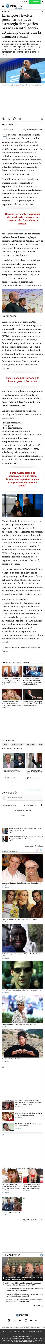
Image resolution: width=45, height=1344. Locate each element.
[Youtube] (20, 1320)
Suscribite (35, 2)
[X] (14, 1320)
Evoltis (5, 744)
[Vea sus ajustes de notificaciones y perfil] (42, 1)
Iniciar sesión (29, 790)
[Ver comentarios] (41, 12)
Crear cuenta (38, 790)
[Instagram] (26, 1320)
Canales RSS (5, 1327)
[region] (22, 818)
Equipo (39, 1327)
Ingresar (23, 2)
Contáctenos (24, 1327)
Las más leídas (11, 1255)
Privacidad (33, 1327)
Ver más (37, 1306)
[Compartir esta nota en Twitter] (9, 119)
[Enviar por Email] (20, 119)
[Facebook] (9, 1320)
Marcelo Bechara (17, 744)
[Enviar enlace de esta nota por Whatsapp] (14, 119)
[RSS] (31, 1320)
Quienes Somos (14, 1327)
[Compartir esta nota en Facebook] (3, 119)
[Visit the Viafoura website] (38, 846)
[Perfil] (22, 1316)
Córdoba (41, 744)
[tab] (10, 805)
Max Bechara (31, 744)
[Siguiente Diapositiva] (41, 766)
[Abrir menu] (2, 6)
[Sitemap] (36, 1320)
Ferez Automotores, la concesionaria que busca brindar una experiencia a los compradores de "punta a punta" (22, 479)
